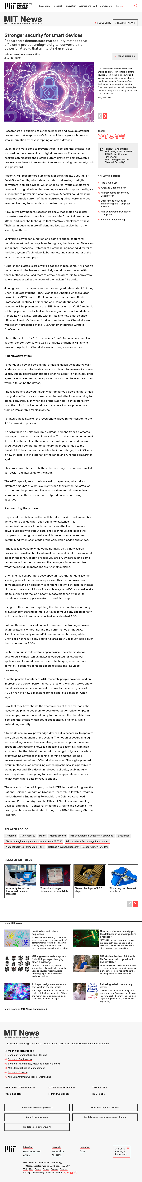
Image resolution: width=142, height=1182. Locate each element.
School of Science (17, 1072)
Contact (64, 1169)
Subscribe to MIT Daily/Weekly (37, 1107)
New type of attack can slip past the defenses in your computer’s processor (118, 934)
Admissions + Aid (88, 6)
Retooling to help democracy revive (116, 986)
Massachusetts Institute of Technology (42, 1162)
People (46, 1169)
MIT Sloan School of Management (26, 1068)
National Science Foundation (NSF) (25, 846)
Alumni (26, 1155)
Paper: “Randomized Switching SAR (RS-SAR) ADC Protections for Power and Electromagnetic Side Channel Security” (119, 155)
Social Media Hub (54, 1172)
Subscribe (105, 23)
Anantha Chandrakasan (113, 187)
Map (31, 1169)
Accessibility (38, 1172)
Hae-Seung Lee (109, 182)
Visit (25, 1169)
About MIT (57, 1155)
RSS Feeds (98, 1093)
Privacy (26, 1172)
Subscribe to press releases (105, 1107)
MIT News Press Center (61, 1087)
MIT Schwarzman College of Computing (91, 835)
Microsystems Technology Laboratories (87, 841)
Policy (42, 835)
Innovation (70, 6)
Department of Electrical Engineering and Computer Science (115, 203)
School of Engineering (113, 219)
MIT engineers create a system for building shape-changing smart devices (49, 959)
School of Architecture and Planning (27, 1055)
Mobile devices (58, 835)
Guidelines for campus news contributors (105, 1117)
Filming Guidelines (58, 1093)
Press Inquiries (12, 1093)
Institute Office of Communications (90, 1043)
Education (44, 6)
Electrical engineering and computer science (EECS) (34, 841)
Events (38, 1169)
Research (57, 6)
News (82, 1151)
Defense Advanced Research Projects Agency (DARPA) (78, 846)
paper (57, 175)
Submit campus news (37, 1117)
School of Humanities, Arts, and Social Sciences (34, 1063)
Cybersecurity (27, 835)
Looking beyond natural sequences (45, 932)
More (119, 6)
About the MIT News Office (19, 1087)
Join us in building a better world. (121, 1151)
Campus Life (106, 6)
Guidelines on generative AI (37, 1127)
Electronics (123, 835)
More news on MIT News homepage (24, 1009)
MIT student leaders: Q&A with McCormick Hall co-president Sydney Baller (117, 959)
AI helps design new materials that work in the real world (49, 986)
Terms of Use (99, 1087)
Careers (54, 1169)
